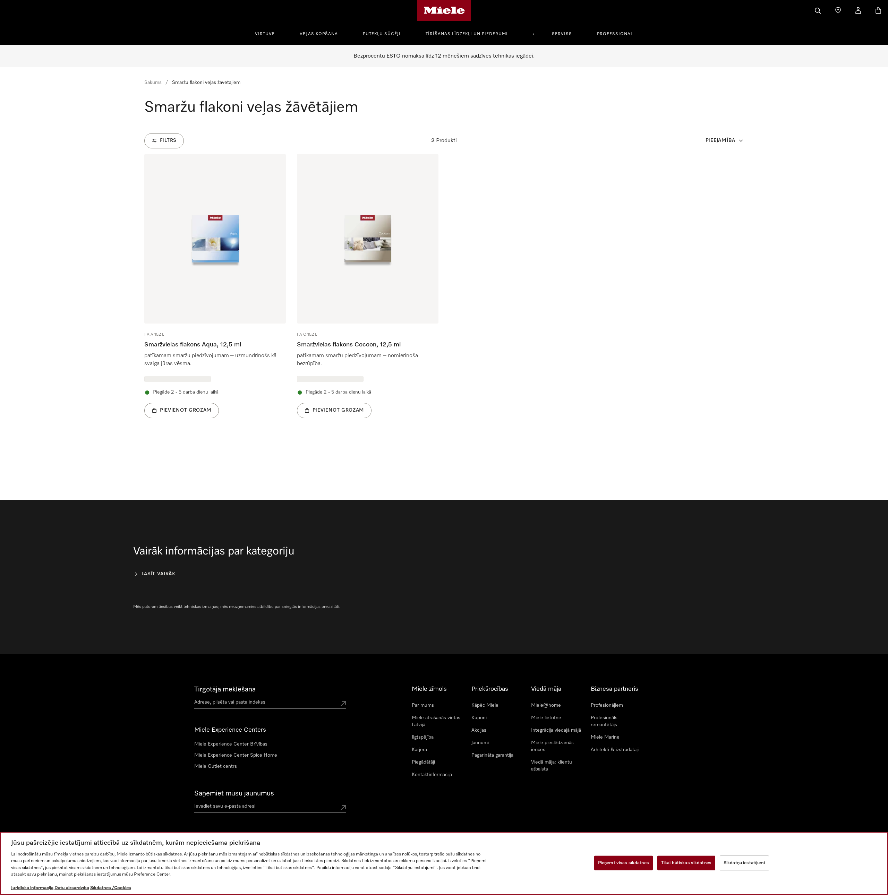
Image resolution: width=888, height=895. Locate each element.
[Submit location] (343, 703)
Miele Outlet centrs (215, 766)
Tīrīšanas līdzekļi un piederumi (467, 34)
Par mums (423, 705)
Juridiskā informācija (32, 888)
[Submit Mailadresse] (343, 807)
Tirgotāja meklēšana (225, 689)
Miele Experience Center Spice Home (235, 755)
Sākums (153, 82)
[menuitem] (268, 33)
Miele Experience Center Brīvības (230, 744)
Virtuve (265, 34)
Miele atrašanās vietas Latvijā (436, 721)
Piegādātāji (423, 762)
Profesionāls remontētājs (604, 721)
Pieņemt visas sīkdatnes (623, 863)
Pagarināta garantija (492, 755)
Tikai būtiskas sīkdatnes (686, 863)
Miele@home (546, 705)
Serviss (562, 34)
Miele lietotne (546, 717)
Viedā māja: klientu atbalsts (551, 766)
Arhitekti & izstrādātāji (615, 749)
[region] (444, 863)
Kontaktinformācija (432, 774)
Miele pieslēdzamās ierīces (552, 746)
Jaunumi (480, 742)
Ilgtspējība (423, 737)
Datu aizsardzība (71, 888)
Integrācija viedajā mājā (556, 730)
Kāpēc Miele (484, 705)
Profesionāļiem (607, 705)
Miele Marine (605, 737)
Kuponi (479, 717)
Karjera (419, 749)
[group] (215, 296)
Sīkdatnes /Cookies (110, 888)
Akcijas (478, 730)
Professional (615, 34)
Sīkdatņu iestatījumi (744, 863)
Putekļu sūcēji (382, 34)
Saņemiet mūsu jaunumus (234, 793)
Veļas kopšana (319, 34)
